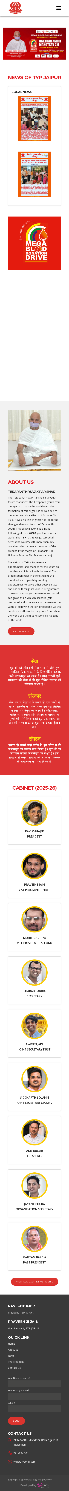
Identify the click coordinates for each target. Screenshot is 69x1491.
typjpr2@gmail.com (24, 1461)
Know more (21, 631)
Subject (11, 1402)
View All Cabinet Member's (34, 1281)
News (11, 1355)
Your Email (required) (18, 1390)
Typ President (16, 1361)
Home (11, 1343)
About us (13, 1349)
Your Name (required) (19, 1378)
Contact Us (14, 1367)
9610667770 (20, 1452)
